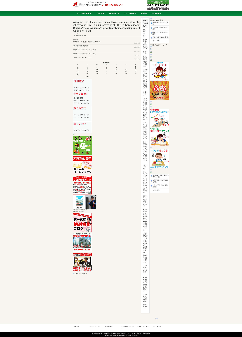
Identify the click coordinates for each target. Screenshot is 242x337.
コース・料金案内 (130, 13)
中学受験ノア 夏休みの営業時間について (86, 42)
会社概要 (76, 326)
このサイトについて (143, 326)
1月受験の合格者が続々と (81, 46)
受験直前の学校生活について (82, 57)
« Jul (87, 76)
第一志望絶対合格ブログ (145, 45)
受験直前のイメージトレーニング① (84, 53)
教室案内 (144, 13)
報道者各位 (108, 326)
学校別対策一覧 (114, 13)
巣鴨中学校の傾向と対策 (160, 37)
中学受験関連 (78, 35)
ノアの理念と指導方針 (84, 13)
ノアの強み (100, 13)
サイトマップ (156, 326)
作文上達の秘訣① (145, 23)
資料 (150, 9)
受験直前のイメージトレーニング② (84, 49)
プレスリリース (94, 326)
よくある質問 (156, 13)
